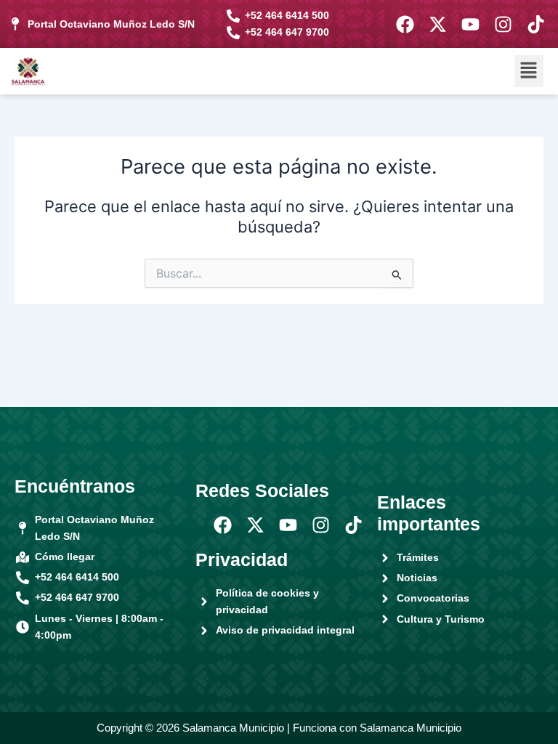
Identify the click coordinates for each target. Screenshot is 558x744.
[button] (528, 70)
